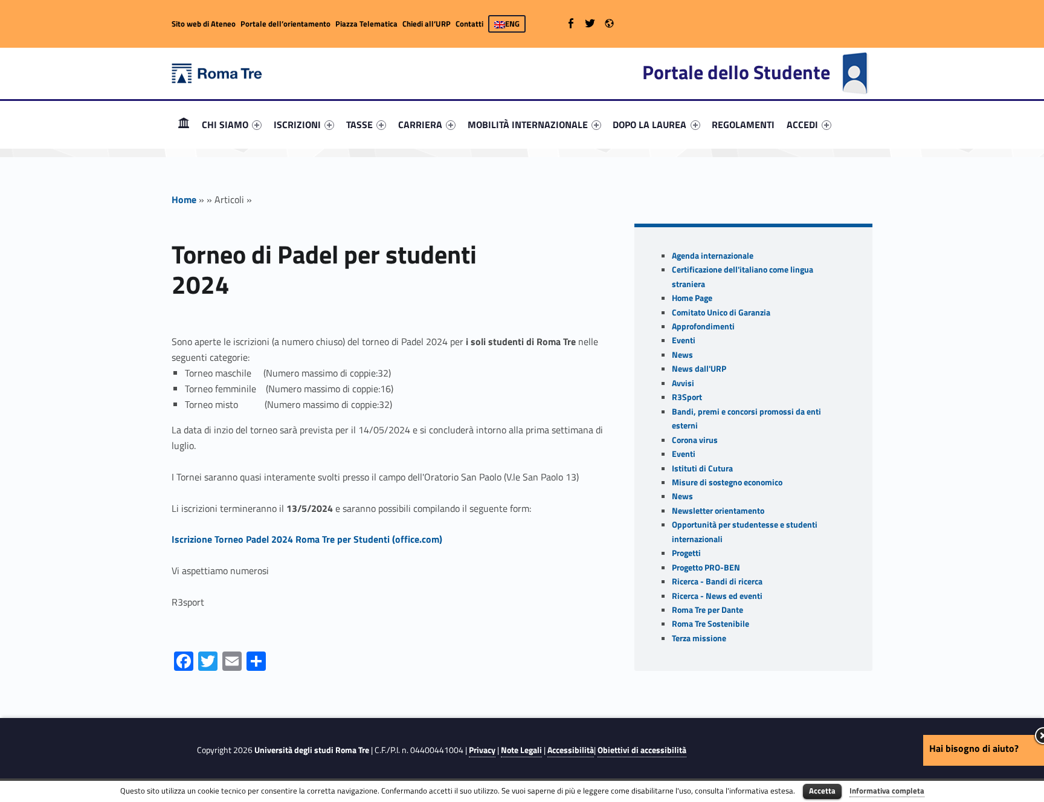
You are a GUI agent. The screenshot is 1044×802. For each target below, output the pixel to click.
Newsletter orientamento (718, 510)
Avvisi (683, 383)
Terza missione (699, 638)
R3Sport (687, 397)
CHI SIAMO (225, 124)
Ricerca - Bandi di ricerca (717, 581)
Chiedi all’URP (426, 24)
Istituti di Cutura (702, 468)
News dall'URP (699, 368)
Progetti (686, 553)
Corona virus (695, 440)
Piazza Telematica (366, 24)
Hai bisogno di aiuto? (974, 748)
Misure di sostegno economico (727, 482)
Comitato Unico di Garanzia (721, 312)
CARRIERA (420, 124)
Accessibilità (570, 750)
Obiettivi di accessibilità (642, 750)
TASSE (359, 124)
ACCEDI (802, 124)
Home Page (692, 298)
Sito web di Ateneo (204, 24)
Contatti (469, 24)
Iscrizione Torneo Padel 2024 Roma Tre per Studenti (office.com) (307, 539)
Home (184, 124)
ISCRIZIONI (297, 124)
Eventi (683, 340)
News (682, 354)
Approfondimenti (703, 326)
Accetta (822, 790)
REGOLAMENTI (743, 124)
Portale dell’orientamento (285, 24)
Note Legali (521, 750)
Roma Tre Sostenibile (710, 623)
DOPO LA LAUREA (649, 124)
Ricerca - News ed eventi (717, 596)
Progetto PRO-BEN (706, 567)
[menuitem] (184, 124)
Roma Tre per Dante (707, 609)
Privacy (482, 750)
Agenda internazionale (712, 255)
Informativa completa (886, 790)
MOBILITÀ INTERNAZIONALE (528, 124)
